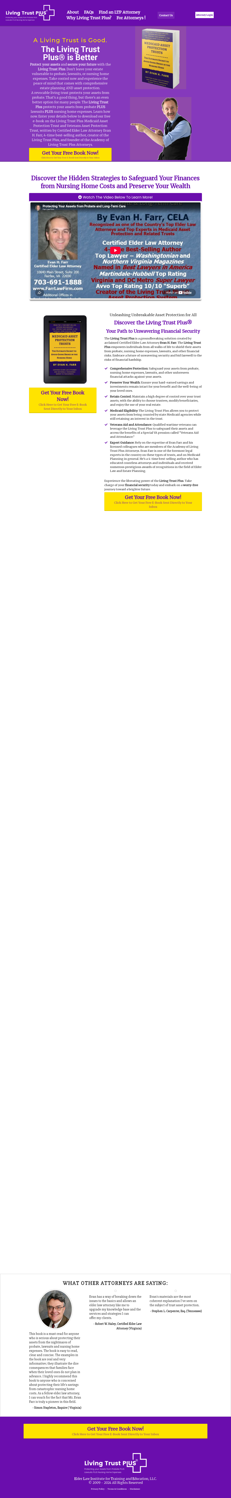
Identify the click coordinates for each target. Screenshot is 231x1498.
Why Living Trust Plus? (88, 17)
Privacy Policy (97, 1489)
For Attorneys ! (131, 17)
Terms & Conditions (117, 1489)
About (73, 12)
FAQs (89, 12)
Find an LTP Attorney (119, 12)
